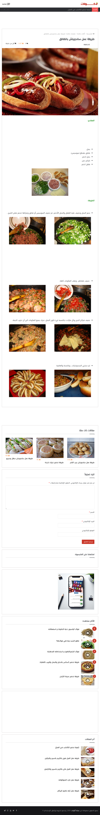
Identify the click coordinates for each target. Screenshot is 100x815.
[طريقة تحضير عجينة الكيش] (87, 680)
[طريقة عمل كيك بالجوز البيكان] (87, 794)
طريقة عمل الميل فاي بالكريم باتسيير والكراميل (61, 769)
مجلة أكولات (75, 810)
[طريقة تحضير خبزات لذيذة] (50, 448)
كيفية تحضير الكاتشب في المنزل (79, 9)
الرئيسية (90, 33)
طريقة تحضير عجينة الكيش (69, 676)
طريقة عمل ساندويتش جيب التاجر (82, 462)
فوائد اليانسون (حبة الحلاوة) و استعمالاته (63, 629)
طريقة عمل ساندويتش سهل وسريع (19, 458)
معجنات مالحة (71, 33)
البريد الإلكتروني (88, 521)
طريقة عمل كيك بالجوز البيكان (68, 790)
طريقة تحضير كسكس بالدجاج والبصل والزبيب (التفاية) (59, 662)
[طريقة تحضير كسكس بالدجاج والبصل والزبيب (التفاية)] (87, 667)
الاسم (91, 512)
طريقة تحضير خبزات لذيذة (54, 462)
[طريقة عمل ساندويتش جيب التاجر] (80, 448)
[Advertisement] (50, 19)
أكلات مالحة (81, 33)
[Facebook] (16, 810)
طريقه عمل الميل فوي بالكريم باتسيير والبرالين (62, 758)
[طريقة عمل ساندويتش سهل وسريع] (19, 446)
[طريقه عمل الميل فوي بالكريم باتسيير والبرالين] (87, 761)
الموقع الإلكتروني (88, 530)
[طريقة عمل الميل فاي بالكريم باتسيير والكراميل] (87, 772)
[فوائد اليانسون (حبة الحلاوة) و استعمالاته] (87, 633)
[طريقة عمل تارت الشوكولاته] (87, 783)
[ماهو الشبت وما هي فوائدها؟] (87, 644)
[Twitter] (13, 810)
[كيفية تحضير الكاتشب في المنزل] (87, 750)
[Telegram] (4, 810)
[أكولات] (86, 4)
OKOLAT (87, 44)
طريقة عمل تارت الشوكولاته (69, 780)
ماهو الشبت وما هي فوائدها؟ (67, 641)
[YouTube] (10, 810)
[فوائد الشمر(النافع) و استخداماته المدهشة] (87, 654)
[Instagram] (7, 810)
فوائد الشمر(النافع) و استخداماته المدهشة (63, 651)
